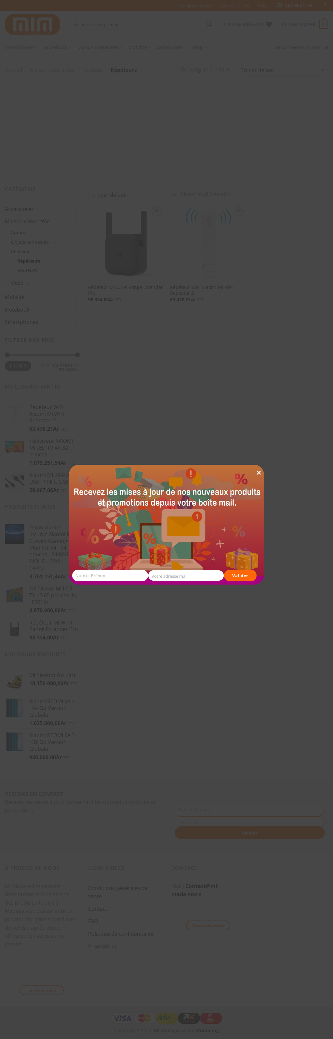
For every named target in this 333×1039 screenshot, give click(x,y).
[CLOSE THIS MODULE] (259, 460)
